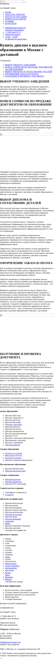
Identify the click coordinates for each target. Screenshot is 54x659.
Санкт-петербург (12, 566)
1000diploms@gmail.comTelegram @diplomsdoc (15, 29)
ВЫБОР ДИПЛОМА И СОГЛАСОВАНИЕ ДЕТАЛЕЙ (28, 72)
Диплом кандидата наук (15, 471)
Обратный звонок (12, 34)
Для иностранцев (12, 445)
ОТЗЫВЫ (9, 21)
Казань (8, 573)
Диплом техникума (13, 482)
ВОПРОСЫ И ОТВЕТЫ (15, 19)
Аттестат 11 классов (13, 453)
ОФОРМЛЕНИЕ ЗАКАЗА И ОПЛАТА (22, 74)
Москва (8, 579)
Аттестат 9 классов (13, 458)
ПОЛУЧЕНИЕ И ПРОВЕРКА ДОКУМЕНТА (24, 76)
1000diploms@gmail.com (10, 642)
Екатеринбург (11, 568)
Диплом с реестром (13, 424)
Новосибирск (11, 564)
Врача (7, 523)
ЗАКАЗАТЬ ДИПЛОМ (15, 14)
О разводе (9, 495)
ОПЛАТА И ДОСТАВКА (16, 17)
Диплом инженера (13, 519)
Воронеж (9, 577)
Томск (7, 557)
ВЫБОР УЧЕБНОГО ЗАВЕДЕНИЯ (20, 65)
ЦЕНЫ (8, 12)
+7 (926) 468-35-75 (13, 32)
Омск (7, 575)
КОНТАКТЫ (10, 23)
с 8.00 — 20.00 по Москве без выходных (16, 38)
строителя (9, 521)
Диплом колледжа (12, 479)
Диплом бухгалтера (13, 514)
